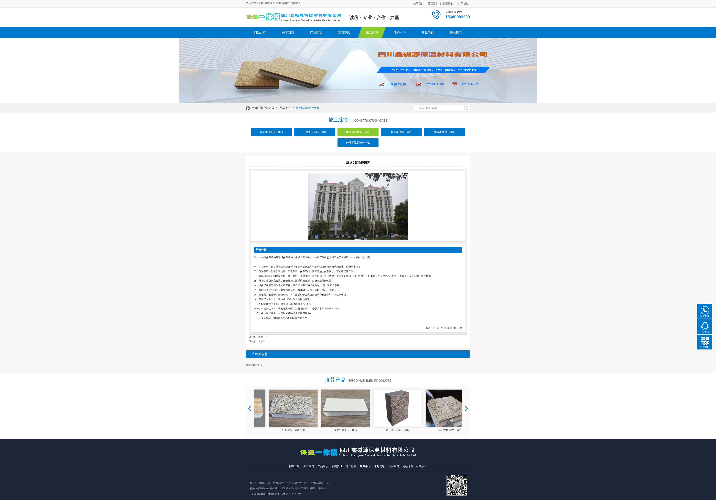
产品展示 (316, 32)
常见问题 (428, 32)
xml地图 (420, 466)
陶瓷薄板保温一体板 (271, 132)
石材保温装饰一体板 (314, 132)
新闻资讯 (344, 32)
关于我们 (418, 3)
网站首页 (260, 32)
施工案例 (433, 3)
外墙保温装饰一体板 (358, 142)
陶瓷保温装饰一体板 (307, 107)
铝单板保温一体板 (444, 132)
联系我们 (448, 3)
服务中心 (400, 32)
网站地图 (408, 466)
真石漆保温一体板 (401, 132)
